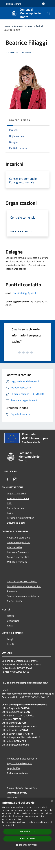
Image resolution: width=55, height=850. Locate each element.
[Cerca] (48, 13)
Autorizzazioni (14, 601)
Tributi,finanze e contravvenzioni (24, 586)
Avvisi (10, 625)
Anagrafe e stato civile (18, 537)
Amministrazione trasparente (22, 788)
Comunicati (13, 620)
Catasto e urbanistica (18, 557)
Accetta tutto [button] (27, 831)
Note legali (12, 797)
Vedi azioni (27, 52)
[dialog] (27, 824)
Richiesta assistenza (17, 773)
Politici (39, 26)
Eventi (10, 644)
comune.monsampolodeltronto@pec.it (27, 682)
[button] (27, 845)
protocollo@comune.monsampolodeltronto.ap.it (28, 693)
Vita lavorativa (14, 547)
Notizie (10, 616)
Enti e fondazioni (15, 508)
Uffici (9, 503)
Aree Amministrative (18, 498)
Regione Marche (13, 3)
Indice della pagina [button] (19, 120)
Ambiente (12, 591)
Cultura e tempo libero (18, 542)
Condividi (11, 52)
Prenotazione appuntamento (22, 758)
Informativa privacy (17, 793)
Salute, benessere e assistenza (23, 596)
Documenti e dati (16, 522)
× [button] (51, 801)
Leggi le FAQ (13, 768)
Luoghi (10, 639)
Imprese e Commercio (18, 552)
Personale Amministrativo (20, 518)
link (12, 825)
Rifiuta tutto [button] (27, 838)
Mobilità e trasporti (17, 562)
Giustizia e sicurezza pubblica (22, 581)
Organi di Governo (16, 493)
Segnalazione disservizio (19, 763)
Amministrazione (23, 26)
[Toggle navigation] (6, 13)
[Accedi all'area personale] (43, 3)
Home (7, 26)
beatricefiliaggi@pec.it (24, 293)
